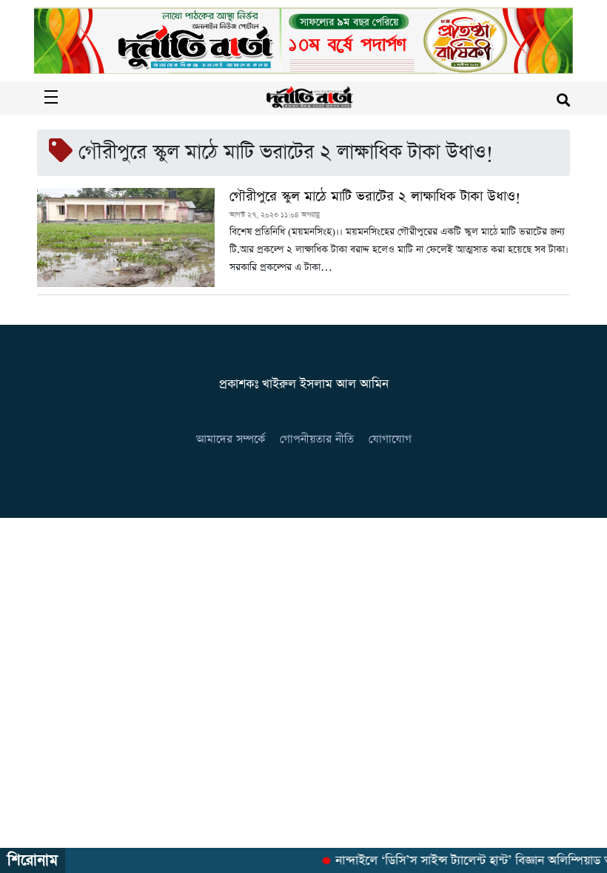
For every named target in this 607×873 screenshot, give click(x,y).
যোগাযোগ (390, 439)
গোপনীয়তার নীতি (317, 439)
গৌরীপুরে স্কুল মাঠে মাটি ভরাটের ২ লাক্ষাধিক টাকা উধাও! (374, 196)
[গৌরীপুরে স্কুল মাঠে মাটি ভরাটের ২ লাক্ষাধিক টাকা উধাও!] (126, 237)
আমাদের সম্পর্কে (230, 439)
